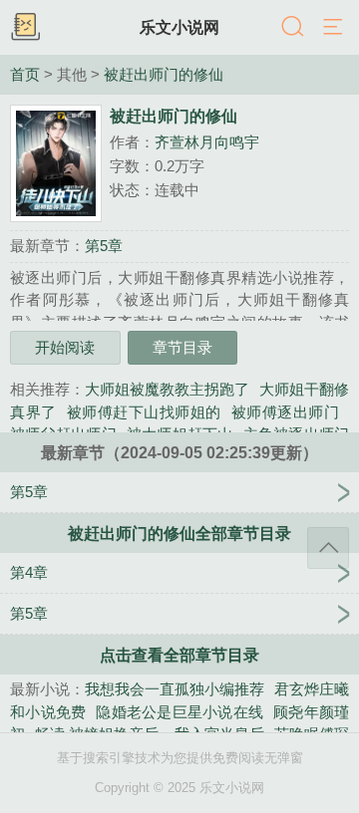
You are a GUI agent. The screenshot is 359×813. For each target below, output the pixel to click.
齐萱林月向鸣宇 (207, 142)
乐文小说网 (179, 27)
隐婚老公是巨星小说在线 (179, 711)
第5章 (104, 245)
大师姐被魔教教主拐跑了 (167, 389)
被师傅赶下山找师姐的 (144, 412)
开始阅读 (65, 347)
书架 (25, 28)
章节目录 (182, 347)
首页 (25, 75)
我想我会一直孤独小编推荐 (174, 688)
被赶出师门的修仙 (163, 75)
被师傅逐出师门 (285, 412)
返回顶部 (328, 548)
